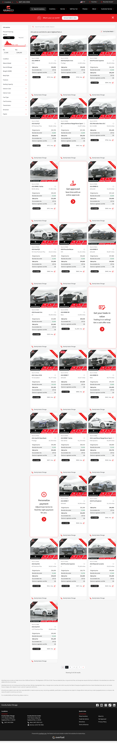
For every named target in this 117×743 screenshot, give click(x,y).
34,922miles (52, 566)
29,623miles (110, 566)
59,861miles (52, 126)
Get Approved (102, 719)
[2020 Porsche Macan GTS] (73, 234)
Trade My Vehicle (84, 719)
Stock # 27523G (35, 247)
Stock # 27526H (35, 121)
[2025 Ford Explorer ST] (102, 486)
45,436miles (52, 315)
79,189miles (81, 566)
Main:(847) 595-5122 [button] (36, 722)
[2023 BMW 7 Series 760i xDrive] (73, 423)
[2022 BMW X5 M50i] (102, 360)
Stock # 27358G (93, 561)
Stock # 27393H (35, 310)
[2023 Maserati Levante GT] (102, 549)
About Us (100, 716)
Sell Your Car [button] (74, 9)
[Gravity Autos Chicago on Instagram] (105, 705)
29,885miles (52, 629)
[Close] (113, 17)
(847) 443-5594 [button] (24, 2)
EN (84, 2)
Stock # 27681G (93, 498)
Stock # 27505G (93, 184)
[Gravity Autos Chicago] (8, 9)
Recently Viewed (108, 2)
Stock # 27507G (64, 436)
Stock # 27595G (64, 247)
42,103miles (52, 63)
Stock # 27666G (93, 58)
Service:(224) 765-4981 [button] (37, 725)
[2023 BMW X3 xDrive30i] (102, 171)
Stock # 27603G (35, 561)
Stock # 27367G (35, 184)
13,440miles (81, 315)
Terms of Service (83, 725)
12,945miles (81, 63)
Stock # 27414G (35, 373)
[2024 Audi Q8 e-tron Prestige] (73, 45)
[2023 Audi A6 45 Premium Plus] (44, 549)
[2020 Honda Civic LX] (44, 297)
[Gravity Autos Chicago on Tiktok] (109, 705)
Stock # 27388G (35, 624)
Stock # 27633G (93, 373)
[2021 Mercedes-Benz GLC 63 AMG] (102, 108)
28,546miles (81, 503)
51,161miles (81, 252)
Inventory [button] (52, 9)
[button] (8, 2)
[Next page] (83, 667)
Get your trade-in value (70, 18)
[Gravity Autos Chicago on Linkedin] (113, 705)
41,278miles (81, 441)
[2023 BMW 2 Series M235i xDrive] (44, 171)
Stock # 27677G (93, 121)
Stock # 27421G (64, 498)
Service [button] (62, 9)
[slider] (3, 46)
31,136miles (110, 503)
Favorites (94, 2)
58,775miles (110, 378)
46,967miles (110, 252)
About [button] (94, 9)
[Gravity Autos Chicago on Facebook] (97, 705)
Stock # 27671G (64, 373)
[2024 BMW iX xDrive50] (102, 234)
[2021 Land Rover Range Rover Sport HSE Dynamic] (102, 423)
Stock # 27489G (93, 436)
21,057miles (81, 126)
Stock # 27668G (35, 58)
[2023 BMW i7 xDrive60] (73, 360)
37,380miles (52, 189)
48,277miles (52, 378)
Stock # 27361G (93, 247)
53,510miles (110, 126)
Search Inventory (39, 9)
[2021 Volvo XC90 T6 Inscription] (44, 360)
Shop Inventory (83, 716)
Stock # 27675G (64, 58)
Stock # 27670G (64, 310)
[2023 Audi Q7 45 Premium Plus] (44, 108)
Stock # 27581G (64, 561)
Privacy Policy (102, 722)
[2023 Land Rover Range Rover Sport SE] (73, 108)
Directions (82, 722)
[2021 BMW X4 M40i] (44, 45)
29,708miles (52, 441)
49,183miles (110, 63)
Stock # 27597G (35, 436)
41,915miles (110, 189)
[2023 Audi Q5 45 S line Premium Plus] (44, 234)
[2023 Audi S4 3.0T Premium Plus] (44, 612)
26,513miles (52, 252)
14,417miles (81, 378)
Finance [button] (85, 9)
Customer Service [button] (106, 9)
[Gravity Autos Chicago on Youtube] (101, 705)
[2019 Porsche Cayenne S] (102, 45)
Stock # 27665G (64, 121)
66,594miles (110, 441)
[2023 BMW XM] (73, 297)
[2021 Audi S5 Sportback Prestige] (44, 423)
